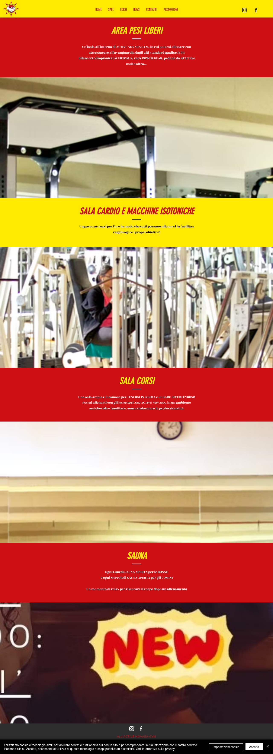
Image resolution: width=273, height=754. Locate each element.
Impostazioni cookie (226, 747)
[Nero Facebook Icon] (256, 10)
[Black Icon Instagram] (244, 10)
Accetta (254, 747)
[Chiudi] (267, 747)
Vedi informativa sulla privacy (155, 749)
